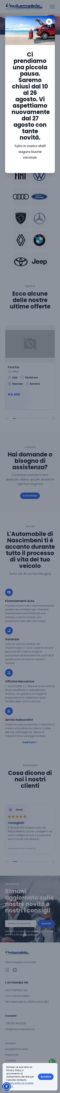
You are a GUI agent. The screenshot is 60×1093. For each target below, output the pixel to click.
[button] (6, 1086)
